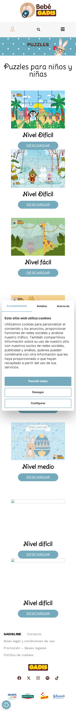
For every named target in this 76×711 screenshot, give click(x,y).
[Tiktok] (57, 678)
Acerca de (63, 305)
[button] (38, 30)
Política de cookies (18, 655)
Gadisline (12, 634)
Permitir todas (38, 381)
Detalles (42, 305)
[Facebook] (19, 678)
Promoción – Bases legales (25, 648)
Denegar (38, 392)
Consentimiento (17, 305)
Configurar (38, 403)
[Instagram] (38, 678)
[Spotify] (47, 678)
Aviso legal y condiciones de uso (29, 641)
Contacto (34, 634)
